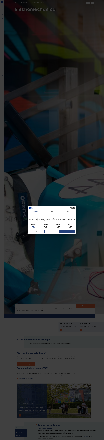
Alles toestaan (67, 231)
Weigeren (36, 231)
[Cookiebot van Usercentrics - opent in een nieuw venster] (70, 208)
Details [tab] (52, 211)
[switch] (45, 227)
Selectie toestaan (52, 231)
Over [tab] (68, 211)
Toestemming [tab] (35, 211)
